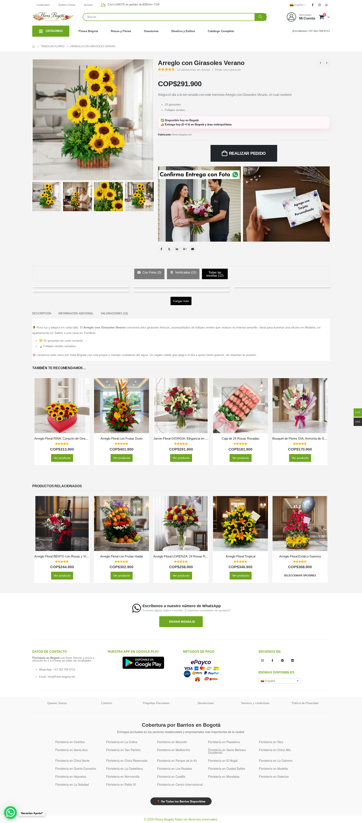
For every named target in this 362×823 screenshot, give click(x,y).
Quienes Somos (57, 703)
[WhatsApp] (327, 5)
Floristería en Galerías (274, 776)
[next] (327, 63)
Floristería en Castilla (171, 776)
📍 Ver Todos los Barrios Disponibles (181, 801)
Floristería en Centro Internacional (180, 784)
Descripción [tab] (41, 313)
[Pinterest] (283, 660)
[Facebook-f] (273, 660)
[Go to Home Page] (33, 46)
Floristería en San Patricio (123, 750)
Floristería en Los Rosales (174, 768)
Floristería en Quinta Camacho (75, 768)
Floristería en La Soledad (72, 784)
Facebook (161, 249)
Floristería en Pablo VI (121, 784)
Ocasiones (151, 31)
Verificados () (185, 272)
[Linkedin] (292, 660)
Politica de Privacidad (305, 703)
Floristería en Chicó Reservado (126, 760)
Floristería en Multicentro (173, 750)
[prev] (320, 63)
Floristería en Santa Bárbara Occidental (227, 751)
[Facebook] (312, 5)
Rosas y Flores (121, 31)
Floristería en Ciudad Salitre (226, 768)
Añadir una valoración (228, 69)
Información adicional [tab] (75, 313)
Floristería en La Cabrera (275, 760)
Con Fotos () (151, 272)
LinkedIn (177, 249)
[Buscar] (260, 17)
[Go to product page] (62, 405)
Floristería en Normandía (123, 776)
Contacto (106, 703)
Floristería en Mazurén (172, 742)
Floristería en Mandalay (223, 776)
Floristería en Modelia (273, 768)
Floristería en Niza (271, 742)
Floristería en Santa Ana (71, 750)
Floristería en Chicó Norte (72, 760)
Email (192, 249)
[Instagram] (320, 5)
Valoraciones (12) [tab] (114, 313)
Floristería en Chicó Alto (275, 750)
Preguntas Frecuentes (156, 703)
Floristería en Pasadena (224, 742)
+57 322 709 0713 (64, 669)
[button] (280, 681)
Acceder (88, 5)
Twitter (169, 249)
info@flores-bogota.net (61, 676)
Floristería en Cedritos (70, 742)
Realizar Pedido (247, 153)
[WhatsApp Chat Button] (10, 812)
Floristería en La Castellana (124, 768)
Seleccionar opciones (300, 575)
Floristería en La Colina (121, 742)
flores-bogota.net (181, 134)
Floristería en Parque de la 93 (177, 760)
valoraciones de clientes (193, 69)
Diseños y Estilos (183, 31)
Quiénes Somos (67, 5)
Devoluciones (206, 703)
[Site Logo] (53, 17)
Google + (184, 249)
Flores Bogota (88, 31)
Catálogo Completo (221, 31)
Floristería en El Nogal (223, 760)
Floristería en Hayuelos (70, 776)
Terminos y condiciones (255, 703)
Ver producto (62, 458)
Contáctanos (43, 5)
